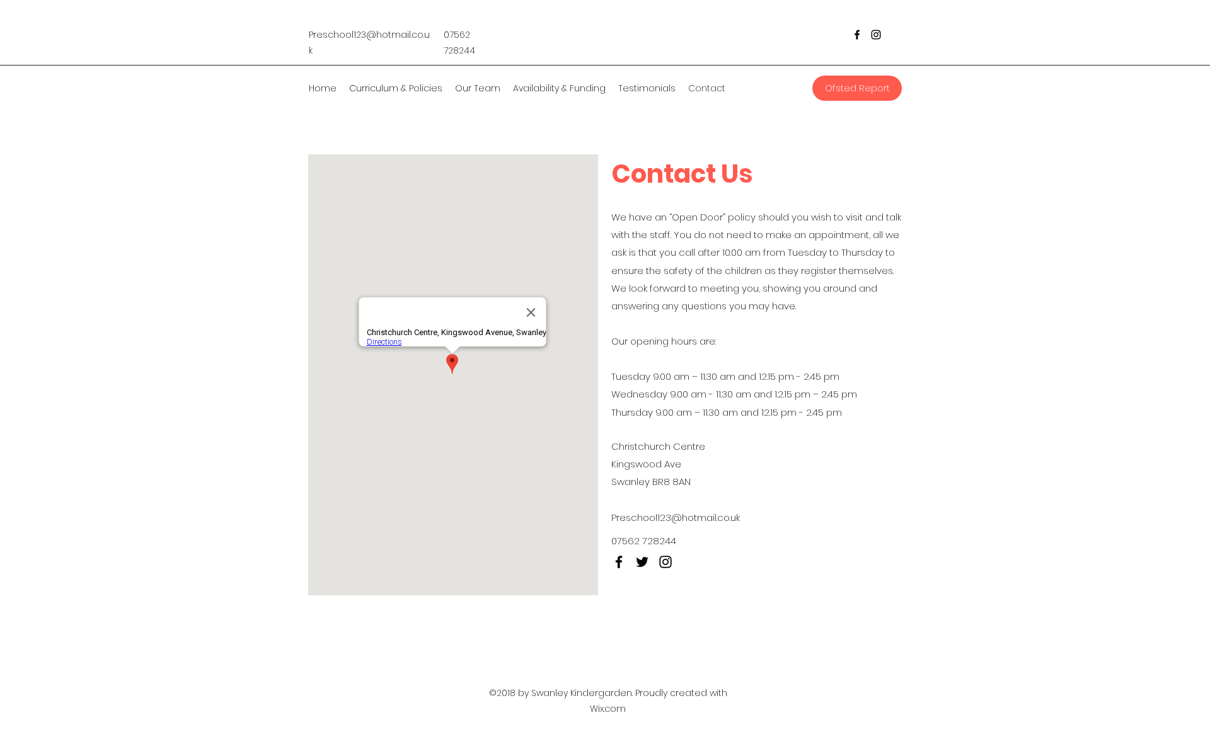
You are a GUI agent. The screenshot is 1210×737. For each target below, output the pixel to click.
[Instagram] (876, 34)
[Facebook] (857, 34)
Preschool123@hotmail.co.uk (675, 517)
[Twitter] (642, 562)
